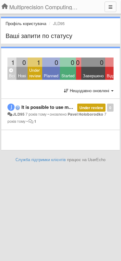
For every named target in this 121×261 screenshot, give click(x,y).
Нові (22, 76)
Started (67, 76)
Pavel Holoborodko (85, 114)
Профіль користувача (26, 23)
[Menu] (110, 7)
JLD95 (19, 114)
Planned (51, 76)
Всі (12, 76)
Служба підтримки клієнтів (41, 159)
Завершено (93, 76)
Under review (35, 73)
